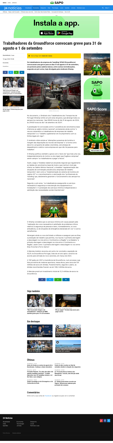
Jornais (14, 2)
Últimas (31, 359)
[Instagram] (101, 420)
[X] (108, 420)
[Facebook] (105, 420)
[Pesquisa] (102, 8)
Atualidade (5, 89)
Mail (9, 2)
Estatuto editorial (16, 433)
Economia (5, 62)
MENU (4, 2)
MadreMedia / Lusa (8, 55)
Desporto (29, 370)
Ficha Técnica (6, 433)
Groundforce (5, 66)
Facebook (48, 396)
